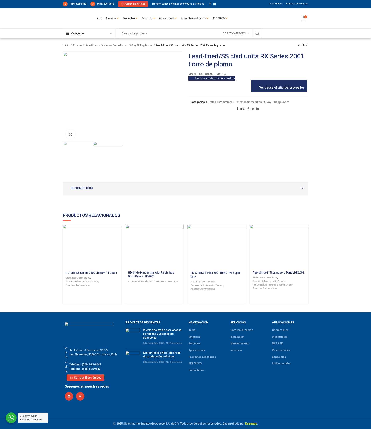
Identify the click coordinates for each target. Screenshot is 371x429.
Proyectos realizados (202, 356)
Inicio (66, 45)
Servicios (194, 343)
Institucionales (281, 363)
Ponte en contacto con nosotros (215, 78)
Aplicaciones (196, 350)
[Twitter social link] (252, 108)
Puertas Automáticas (85, 45)
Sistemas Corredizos (113, 45)
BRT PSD (277, 343)
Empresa (194, 336)
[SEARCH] (257, 33)
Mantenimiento (239, 343)
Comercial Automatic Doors (82, 281)
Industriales (279, 336)
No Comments (174, 343)
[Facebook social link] (210, 4)
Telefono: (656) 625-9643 (85, 364)
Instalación (237, 336)
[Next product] (306, 45)
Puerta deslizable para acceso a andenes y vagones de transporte (162, 333)
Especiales (279, 356)
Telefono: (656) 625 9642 (84, 368)
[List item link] (91, 352)
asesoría (236, 350)
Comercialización (241, 330)
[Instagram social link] (214, 4)
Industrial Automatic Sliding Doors (273, 284)
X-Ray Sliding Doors (141, 45)
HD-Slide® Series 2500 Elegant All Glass (91, 272)
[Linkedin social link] (257, 108)
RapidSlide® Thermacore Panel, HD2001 (278, 272)
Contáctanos (196, 370)
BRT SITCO (195, 363)
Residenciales (281, 350)
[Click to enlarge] (70, 134)
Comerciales (280, 330)
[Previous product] (298, 45)
